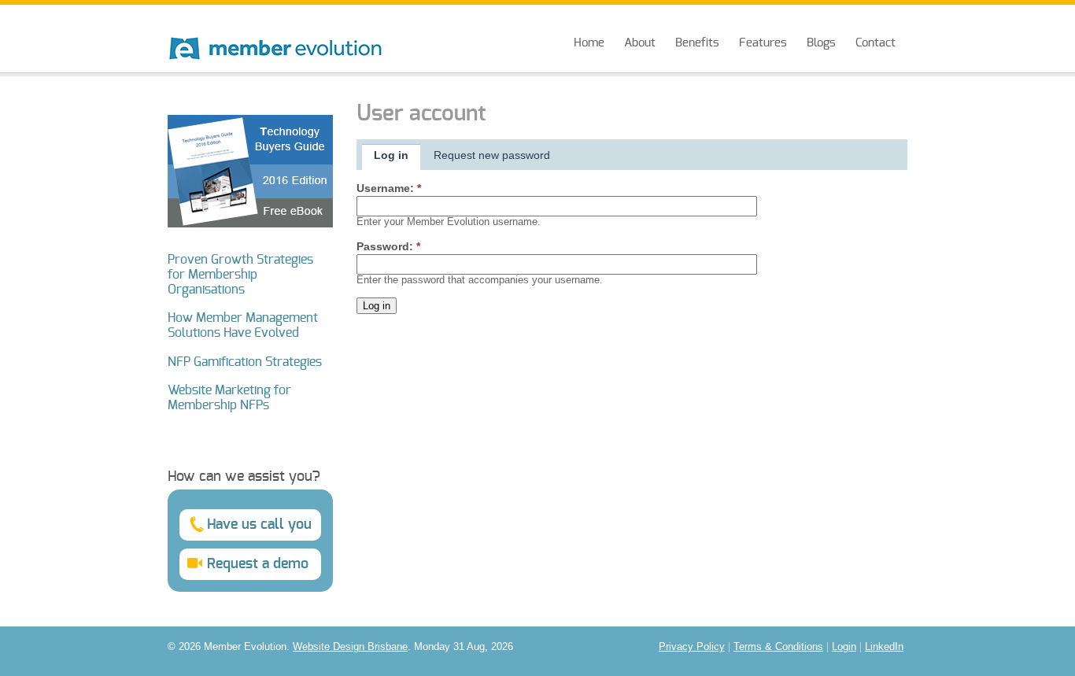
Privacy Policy (692, 646)
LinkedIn (884, 646)
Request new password (492, 155)
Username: (388, 188)
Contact (875, 43)
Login (844, 646)
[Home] (276, 33)
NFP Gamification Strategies (245, 362)
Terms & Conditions (778, 646)
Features (763, 43)
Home (589, 43)
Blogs (821, 43)
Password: (388, 246)
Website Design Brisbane (350, 646)
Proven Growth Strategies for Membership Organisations (240, 274)
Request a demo (257, 564)
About (640, 43)
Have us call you (259, 525)
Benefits (697, 43)
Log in (391, 155)
